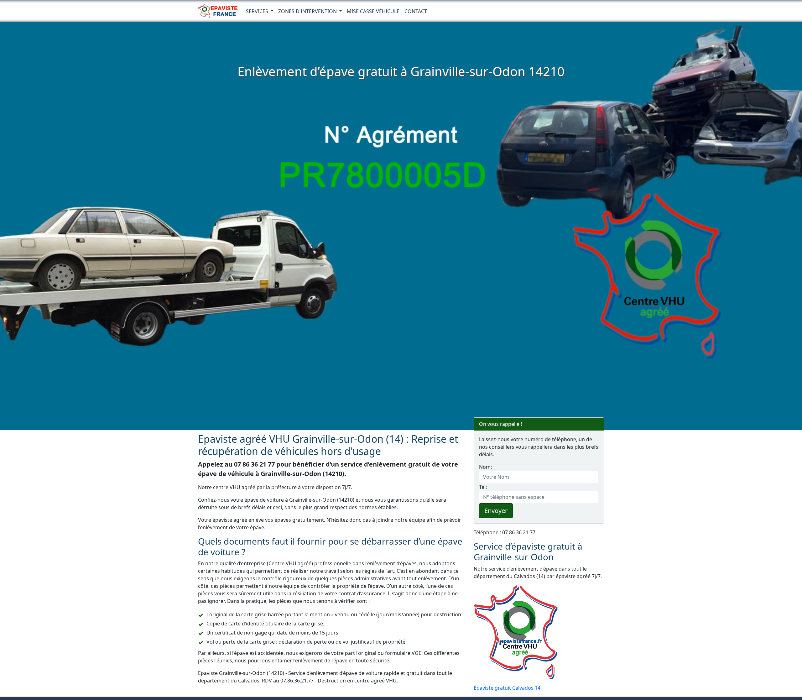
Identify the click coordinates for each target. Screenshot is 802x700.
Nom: (485, 466)
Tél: (483, 486)
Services (257, 11)
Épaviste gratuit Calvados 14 (507, 687)
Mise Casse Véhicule (373, 11)
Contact (415, 11)
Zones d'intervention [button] (308, 11)
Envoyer (496, 510)
